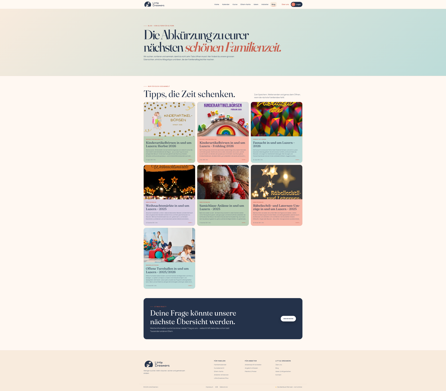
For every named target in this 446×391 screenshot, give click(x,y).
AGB (216, 387)
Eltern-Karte (246, 4)
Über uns (285, 4)
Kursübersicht (219, 368)
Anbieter (265, 4)
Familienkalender (220, 365)
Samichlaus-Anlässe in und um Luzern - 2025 (222, 207)
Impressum (209, 387)
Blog (273, 4)
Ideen (256, 4)
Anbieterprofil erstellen (253, 365)
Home (216, 4)
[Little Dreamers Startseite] (155, 4)
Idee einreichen (288, 318)
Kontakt (278, 375)
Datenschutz (224, 387)
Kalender (226, 4)
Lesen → (190, 159)
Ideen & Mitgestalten (283, 371)
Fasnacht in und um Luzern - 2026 (274, 144)
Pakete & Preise (250, 371)
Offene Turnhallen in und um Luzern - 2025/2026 (167, 270)
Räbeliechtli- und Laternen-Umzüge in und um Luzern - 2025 (276, 207)
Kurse (235, 4)
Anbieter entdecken (221, 375)
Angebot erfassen (251, 368)
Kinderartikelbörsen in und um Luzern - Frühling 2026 (222, 144)
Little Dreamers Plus (221, 378)
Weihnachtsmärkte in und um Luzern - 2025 (167, 207)
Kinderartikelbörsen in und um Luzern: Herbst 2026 (168, 144)
